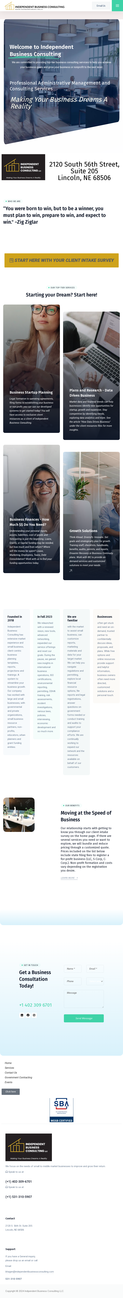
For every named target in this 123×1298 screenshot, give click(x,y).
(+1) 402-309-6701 (18, 1177)
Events (8, 1082)
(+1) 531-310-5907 (18, 1192)
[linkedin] (22, 1015)
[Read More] (17, 682)
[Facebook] (28, 1015)
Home (8, 1063)
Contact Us (11, 1072)
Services (9, 1067)
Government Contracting (18, 1077)
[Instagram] (34, 1015)
